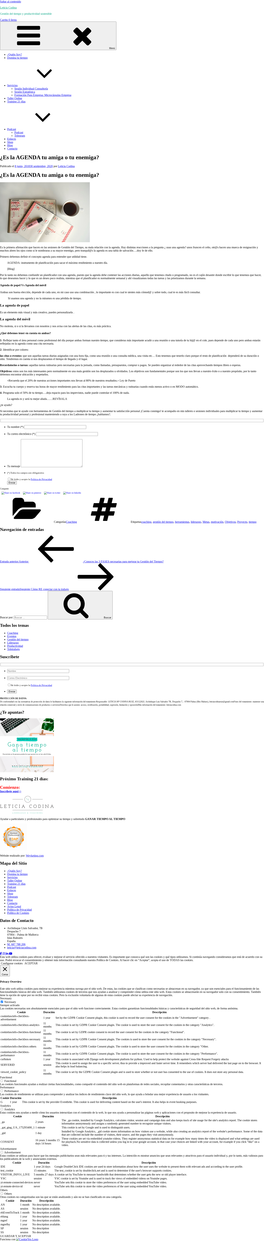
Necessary (10, 1001)
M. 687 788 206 (16, 944)
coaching (146, 521)
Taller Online (14, 98)
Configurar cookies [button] (12, 963)
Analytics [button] (5, 1105)
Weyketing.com (35, 855)
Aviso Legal (14, 906)
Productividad (15, 645)
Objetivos (230, 521)
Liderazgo (13, 642)
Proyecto (242, 521)
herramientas (182, 521)
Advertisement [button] (8, 1148)
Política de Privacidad (41, 479)
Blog (10, 145)
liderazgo (196, 521)
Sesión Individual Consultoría (31, 88)
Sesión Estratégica (24, 91)
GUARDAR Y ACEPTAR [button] (15, 1236)
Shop (10, 142)
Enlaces (11, 138)
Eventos (11, 636)
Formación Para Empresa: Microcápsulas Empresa (42, 95)
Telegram (19, 135)
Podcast (11, 129)
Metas (206, 521)
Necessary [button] (6, 998)
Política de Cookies (18, 912)
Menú (112, 48)
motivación (217, 521)
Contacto (12, 148)
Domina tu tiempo (17, 57)
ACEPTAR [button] (31, 963)
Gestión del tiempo (18, 639)
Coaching (71, 521)
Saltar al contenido (10, 1)
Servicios (12, 85)
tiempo (252, 521)
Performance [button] (7, 1087)
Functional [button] (6, 1077)
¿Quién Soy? (14, 54)
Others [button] (4, 1190)
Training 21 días (16, 101)
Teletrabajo (13, 649)
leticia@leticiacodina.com (21, 947)
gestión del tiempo (163, 521)
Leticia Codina (8, 7)
